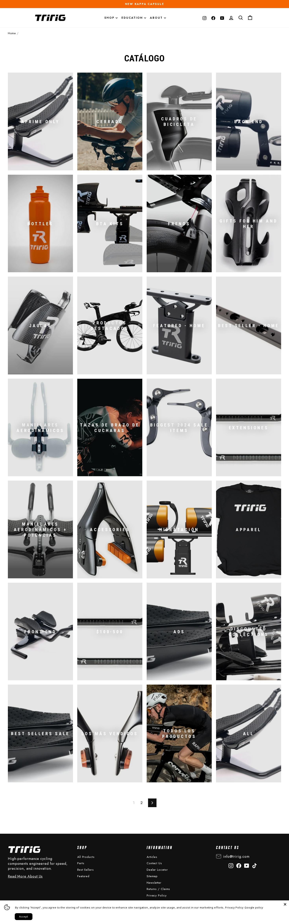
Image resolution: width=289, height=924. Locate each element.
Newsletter (154, 883)
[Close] (285, 904)
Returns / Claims (158, 889)
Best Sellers (85, 870)
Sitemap (152, 876)
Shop (110, 18)
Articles (152, 857)
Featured (83, 876)
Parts (80, 863)
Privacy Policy (157, 895)
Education (132, 18)
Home (12, 33)
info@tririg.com (236, 856)
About (157, 18)
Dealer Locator (157, 870)
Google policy (254, 907)
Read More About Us (25, 876)
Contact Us (154, 863)
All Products (86, 857)
